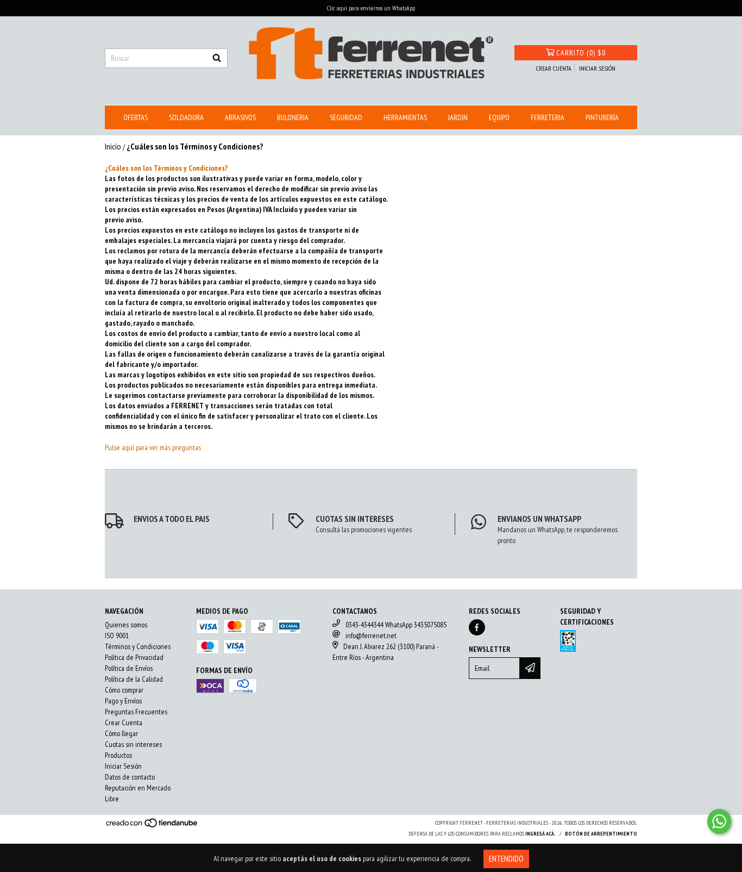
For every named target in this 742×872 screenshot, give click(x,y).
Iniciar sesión (597, 68)
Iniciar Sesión (123, 766)
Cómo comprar (124, 690)
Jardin (458, 117)
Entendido (506, 859)
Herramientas (405, 117)
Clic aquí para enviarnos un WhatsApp (371, 8)
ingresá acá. (540, 833)
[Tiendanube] (152, 826)
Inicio (113, 146)
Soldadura (186, 117)
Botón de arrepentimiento (601, 833)
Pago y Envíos (123, 701)
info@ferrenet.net (371, 635)
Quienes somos (126, 625)
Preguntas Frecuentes (136, 712)
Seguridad (346, 117)
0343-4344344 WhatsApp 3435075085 (396, 625)
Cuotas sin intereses (133, 744)
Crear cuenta (553, 68)
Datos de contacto (130, 777)
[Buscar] (217, 58)
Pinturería (602, 117)
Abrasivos (240, 117)
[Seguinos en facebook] (477, 627)
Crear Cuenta (123, 722)
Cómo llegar (121, 733)
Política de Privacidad (134, 657)
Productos (118, 755)
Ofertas (135, 117)
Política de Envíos (129, 668)
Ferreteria (547, 117)
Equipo (499, 117)
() (581, 53)
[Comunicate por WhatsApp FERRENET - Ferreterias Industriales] (719, 821)
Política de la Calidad (134, 679)
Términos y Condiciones (138, 646)
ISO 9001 (117, 635)
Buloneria (293, 117)
